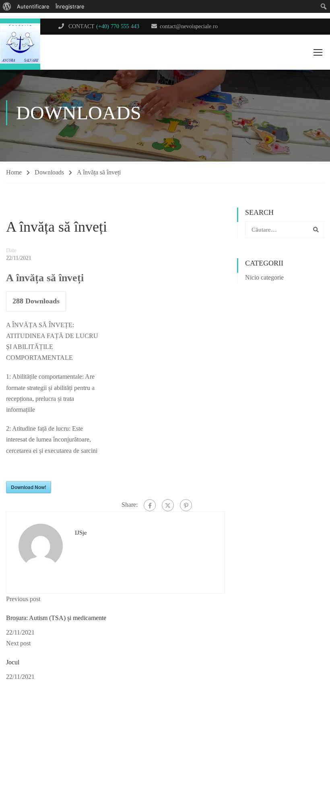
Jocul (12, 662)
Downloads (49, 172)
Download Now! (28, 487)
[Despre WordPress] (7, 6)
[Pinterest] (186, 505)
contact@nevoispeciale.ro (189, 26)
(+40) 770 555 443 (117, 26)
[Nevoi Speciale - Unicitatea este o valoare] (20, 44)
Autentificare (33, 6)
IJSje (81, 532)
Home (14, 172)
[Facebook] (150, 505)
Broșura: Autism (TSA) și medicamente (56, 617)
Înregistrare (70, 6)
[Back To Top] (296, 769)
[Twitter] (168, 505)
